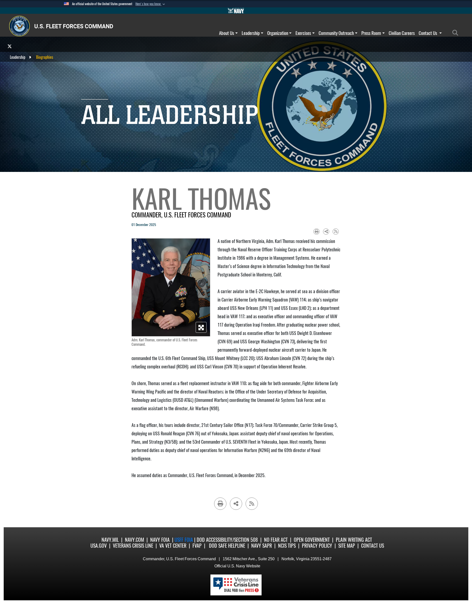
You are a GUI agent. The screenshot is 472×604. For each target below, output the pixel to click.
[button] (150, 3)
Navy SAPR (261, 545)
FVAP (197, 545)
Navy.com (134, 539)
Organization (277, 33)
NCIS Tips (287, 545)
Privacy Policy (317, 545)
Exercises (303, 33)
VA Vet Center (172, 545)
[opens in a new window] (9, 46)
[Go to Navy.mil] (236, 10)
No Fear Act (276, 539)
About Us (226, 33)
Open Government (312, 539)
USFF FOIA (184, 539)
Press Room (371, 33)
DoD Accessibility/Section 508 (227, 539)
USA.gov (98, 545)
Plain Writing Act (354, 539)
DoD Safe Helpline (227, 545)
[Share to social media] (326, 231)
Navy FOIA (160, 539)
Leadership (251, 33)
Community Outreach (336, 33)
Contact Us (428, 33)
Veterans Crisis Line (133, 545)
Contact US (372, 545)
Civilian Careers (402, 33)
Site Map (346, 545)
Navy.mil (110, 539)
